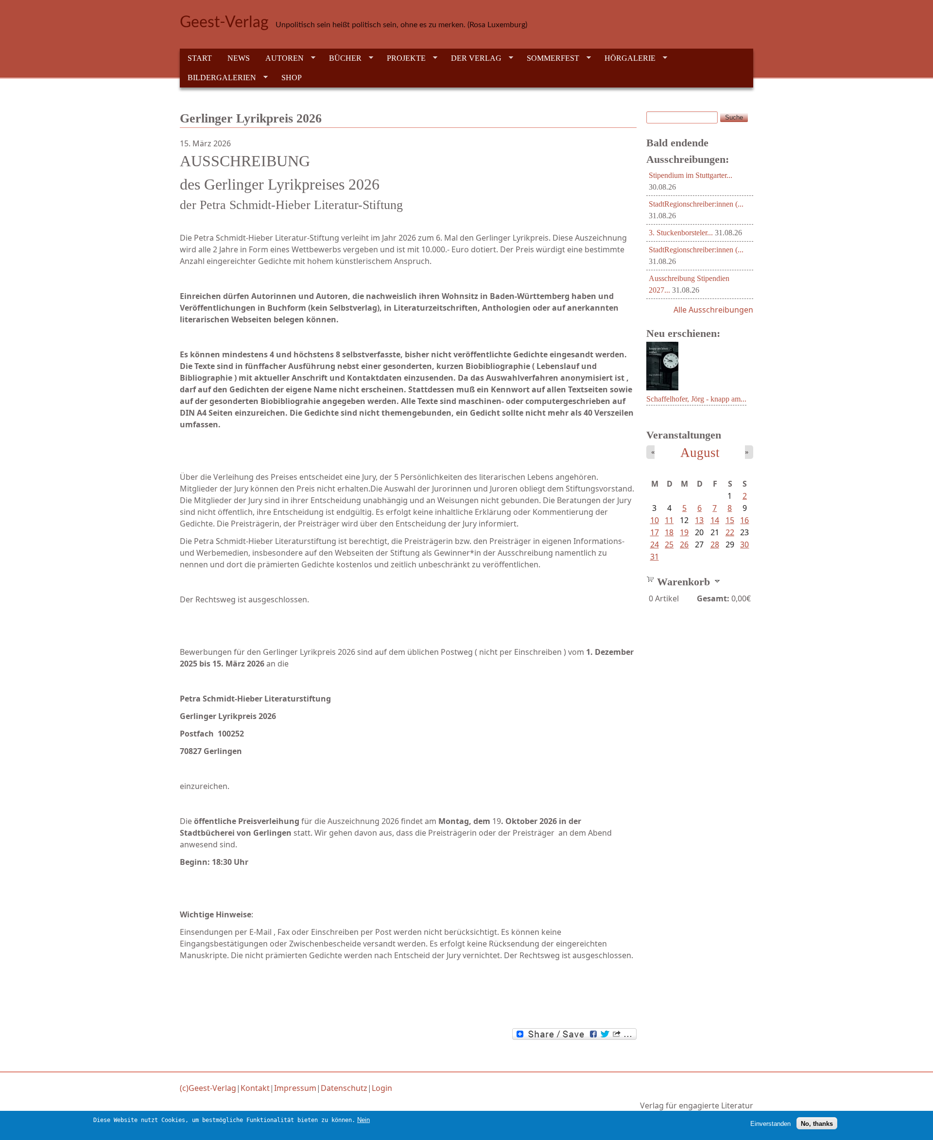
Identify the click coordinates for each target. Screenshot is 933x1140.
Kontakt (255, 1088)
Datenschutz (344, 1088)
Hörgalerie (626, 58)
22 (730, 532)
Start (200, 58)
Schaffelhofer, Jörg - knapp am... (696, 399)
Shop (291, 77)
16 (744, 520)
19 (684, 532)
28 (714, 544)
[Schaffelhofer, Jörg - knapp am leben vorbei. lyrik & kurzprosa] (662, 387)
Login (382, 1088)
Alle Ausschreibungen (713, 309)
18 (669, 532)
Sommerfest (549, 58)
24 (654, 544)
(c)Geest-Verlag (208, 1088)
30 (744, 544)
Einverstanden (770, 1123)
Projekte (402, 58)
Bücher (341, 58)
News (238, 58)
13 (699, 520)
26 (684, 544)
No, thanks (817, 1123)
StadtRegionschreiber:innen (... (696, 204)
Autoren (281, 58)
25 (669, 544)
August (700, 452)
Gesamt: (713, 598)
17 (654, 532)
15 (730, 520)
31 (654, 556)
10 (654, 520)
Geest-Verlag (224, 22)
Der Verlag (472, 58)
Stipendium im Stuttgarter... (690, 175)
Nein (363, 1119)
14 (714, 520)
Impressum (295, 1088)
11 (669, 520)
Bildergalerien (218, 77)
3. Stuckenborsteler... (681, 232)
